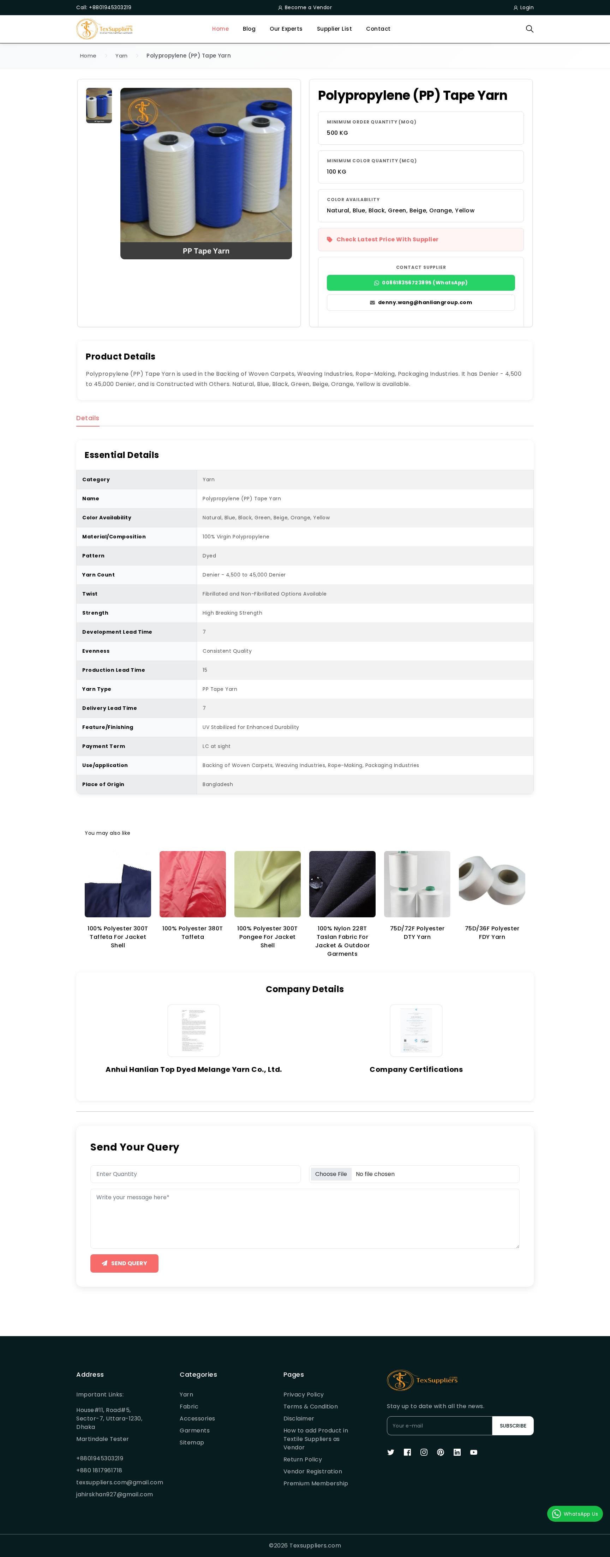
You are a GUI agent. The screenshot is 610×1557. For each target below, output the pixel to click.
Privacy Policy (303, 1394)
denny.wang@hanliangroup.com (425, 302)
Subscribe (513, 1425)
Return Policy (302, 1459)
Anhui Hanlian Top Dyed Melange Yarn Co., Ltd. (194, 1069)
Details (88, 418)
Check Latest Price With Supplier (387, 239)
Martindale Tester (102, 1439)
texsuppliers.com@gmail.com (110, 1482)
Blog (249, 28)
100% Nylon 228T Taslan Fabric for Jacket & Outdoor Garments (342, 941)
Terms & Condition (310, 1406)
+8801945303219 (99, 1458)
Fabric (189, 1406)
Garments (195, 1430)
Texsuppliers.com (315, 1545)
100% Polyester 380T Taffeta (192, 932)
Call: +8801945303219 (103, 7)
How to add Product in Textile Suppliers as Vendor (315, 1439)
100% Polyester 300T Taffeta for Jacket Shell (118, 936)
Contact (378, 28)
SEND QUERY (128, 1263)
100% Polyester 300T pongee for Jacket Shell (267, 936)
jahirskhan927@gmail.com (110, 1494)
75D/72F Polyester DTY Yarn (417, 932)
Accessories (197, 1418)
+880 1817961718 (99, 1470)
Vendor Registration (312, 1471)
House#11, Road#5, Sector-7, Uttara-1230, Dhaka (109, 1418)
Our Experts (286, 28)
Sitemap (192, 1442)
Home (220, 28)
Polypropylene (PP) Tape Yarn (188, 55)
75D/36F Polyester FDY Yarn (492, 932)
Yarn (121, 55)
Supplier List (334, 28)
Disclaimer (299, 1418)
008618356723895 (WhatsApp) (425, 282)
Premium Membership (315, 1483)
